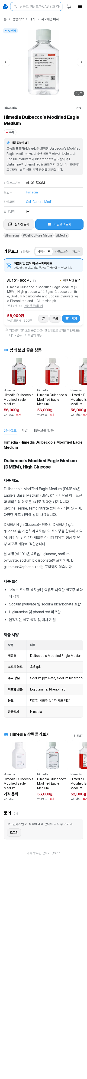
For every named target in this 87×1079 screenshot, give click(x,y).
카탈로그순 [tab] (61, 251)
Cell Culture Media (39, 202)
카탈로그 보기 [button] (62, 224)
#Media (61, 235)
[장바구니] (69, 6)
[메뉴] (80, 6)
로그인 (14, 832)
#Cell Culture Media (37, 235)
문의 (55, 318)
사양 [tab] (24, 430)
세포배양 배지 (50, 19)
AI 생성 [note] (11, 31)
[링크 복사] (78, 108)
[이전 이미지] (6, 62)
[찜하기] (43, 318)
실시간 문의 (22, 224)
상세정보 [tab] (10, 430)
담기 (74, 318)
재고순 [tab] (76, 251)
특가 (11, 132)
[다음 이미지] (81, 62)
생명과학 (18, 19)
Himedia (10, 108)
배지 (32, 19)
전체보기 (78, 735)
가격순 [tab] (44, 251)
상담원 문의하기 (33, 306)
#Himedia (12, 235)
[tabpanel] (43, 578)
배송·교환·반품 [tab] (43, 430)
